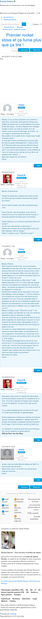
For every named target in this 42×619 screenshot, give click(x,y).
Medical (4, 601)
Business (16, 598)
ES (39, 590)
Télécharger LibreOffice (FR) (12, 590)
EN (31, 590)
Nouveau (24, 50)
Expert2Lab (5, 598)
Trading (13, 601)
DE (27, 590)
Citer (38, 165)
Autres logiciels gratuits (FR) (12, 592)
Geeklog (13, 614)
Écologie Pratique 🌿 (7, 1)
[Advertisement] (21, 81)
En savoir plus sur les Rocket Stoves (14, 581)
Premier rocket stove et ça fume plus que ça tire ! (21, 39)
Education (26, 598)
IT (35, 590)
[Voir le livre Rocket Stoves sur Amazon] (8, 540)
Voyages (17, 594)
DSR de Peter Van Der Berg (12, 433)
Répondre (36, 50)
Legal (35, 598)
